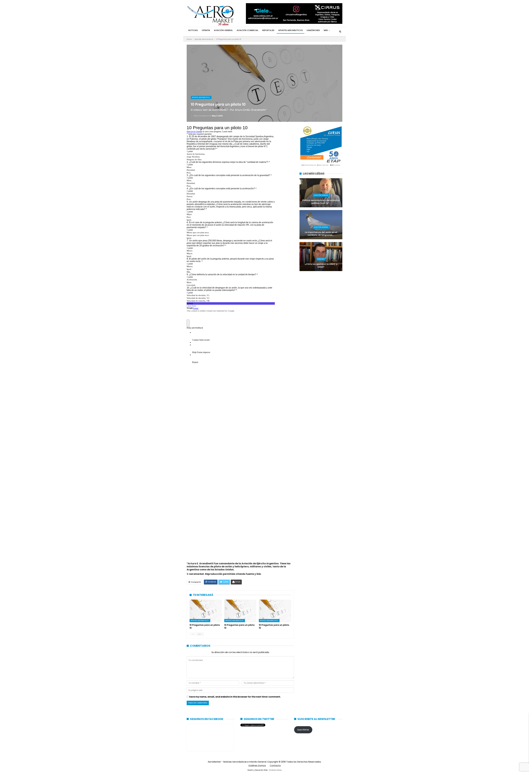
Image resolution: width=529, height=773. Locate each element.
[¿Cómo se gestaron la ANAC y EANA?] (321, 256)
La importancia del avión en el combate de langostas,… (321, 234)
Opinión (206, 30)
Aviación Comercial (247, 30)
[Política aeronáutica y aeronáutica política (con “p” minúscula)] (321, 192)
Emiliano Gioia (275, 770)
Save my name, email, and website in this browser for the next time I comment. (235, 696)
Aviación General (223, 30)
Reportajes (268, 30)
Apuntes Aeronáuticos (290, 30)
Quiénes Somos (257, 765)
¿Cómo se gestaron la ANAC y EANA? (321, 265)
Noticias (193, 30)
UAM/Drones (313, 30)
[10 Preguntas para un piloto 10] (206, 611)
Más (326, 30)
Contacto (275, 765)
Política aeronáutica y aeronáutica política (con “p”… (321, 202)
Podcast (320, 259)
